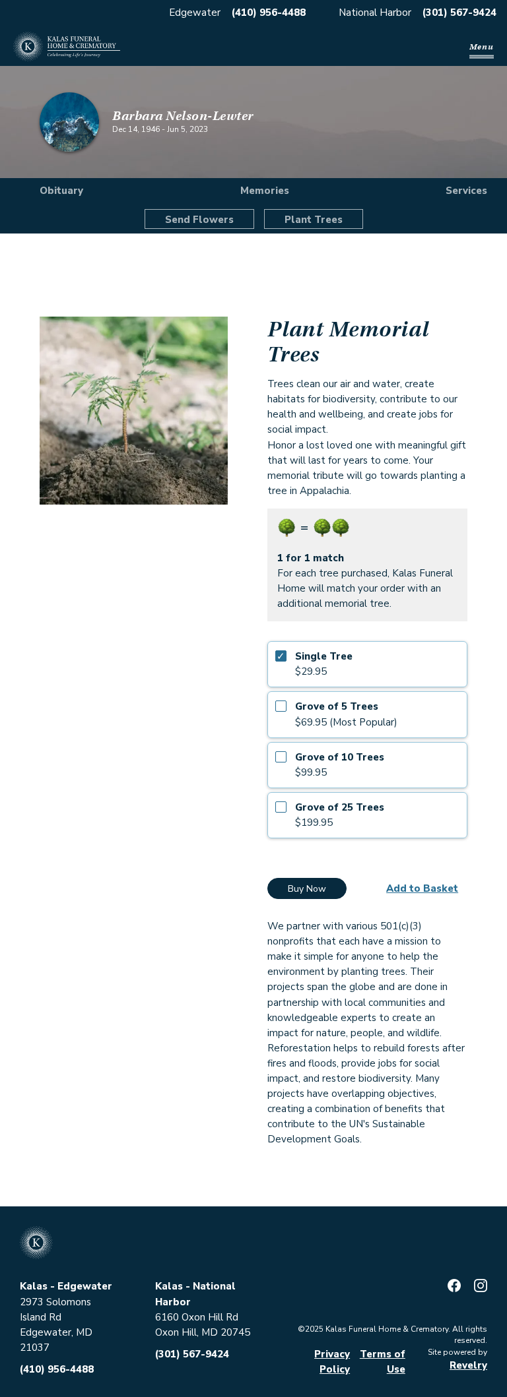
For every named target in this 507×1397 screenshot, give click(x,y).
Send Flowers (199, 219)
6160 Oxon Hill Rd (196, 1317)
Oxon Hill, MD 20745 (202, 1332)
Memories (264, 190)
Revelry (468, 1365)
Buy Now (307, 889)
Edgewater (194, 12)
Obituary (61, 190)
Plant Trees (314, 219)
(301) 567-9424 (459, 12)
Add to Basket (422, 888)
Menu (481, 46)
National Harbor (375, 12)
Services (466, 190)
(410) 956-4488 (269, 12)
